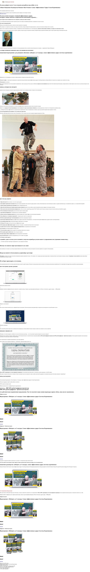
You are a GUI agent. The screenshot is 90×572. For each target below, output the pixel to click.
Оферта (1, 570)
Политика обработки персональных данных (8, 569)
